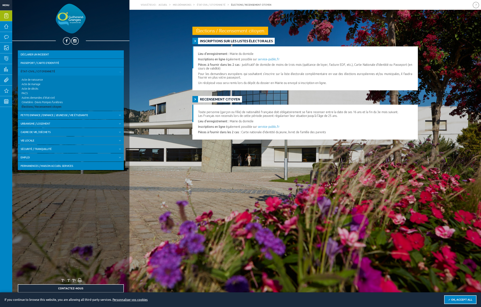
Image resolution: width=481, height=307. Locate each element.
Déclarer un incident (35, 54)
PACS (25, 93)
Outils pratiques (18, 80)
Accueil (163, 5)
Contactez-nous (70, 288)
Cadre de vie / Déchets (36, 132)
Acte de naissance (32, 79)
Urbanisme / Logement (35, 123)
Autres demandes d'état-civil (38, 97)
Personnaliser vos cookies (130, 299)
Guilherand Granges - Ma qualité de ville (71, 18)
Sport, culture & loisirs (18, 58)
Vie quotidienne (18, 37)
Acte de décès (30, 88)
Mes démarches (18, 15)
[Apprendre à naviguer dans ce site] (476, 5)
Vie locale (27, 140)
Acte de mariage (31, 84)
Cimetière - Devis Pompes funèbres (42, 102)
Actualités (18, 90)
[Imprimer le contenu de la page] (79, 280)
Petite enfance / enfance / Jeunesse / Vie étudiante (54, 115)
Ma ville (18, 48)
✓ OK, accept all (460, 299)
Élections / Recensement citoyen (41, 106)
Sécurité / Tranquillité (36, 148)
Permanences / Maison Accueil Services (47, 165)
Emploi (25, 157)
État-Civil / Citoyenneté (38, 71)
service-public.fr (269, 59)
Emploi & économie (18, 69)
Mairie (17, 26)
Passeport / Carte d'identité (40, 62)
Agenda (18, 101)
